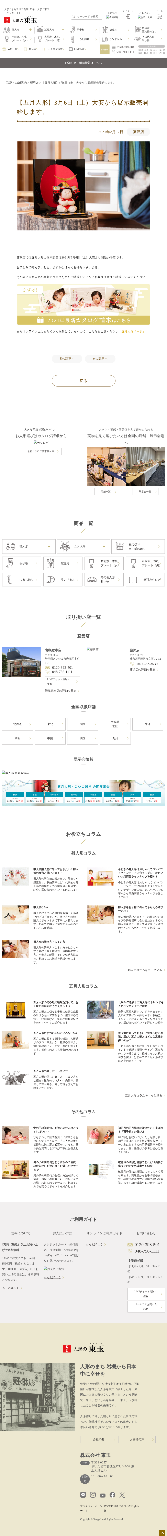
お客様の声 (137, 1439)
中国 (50, 738)
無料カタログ (151, 579)
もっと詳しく (10, 1288)
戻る (83, 381)
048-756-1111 (62, 672)
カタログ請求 (55, 49)
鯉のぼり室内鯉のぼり (149, 29)
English (135, 1506)
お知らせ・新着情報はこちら (83, 62)
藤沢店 (138, 132)
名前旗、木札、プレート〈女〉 (20, 38)
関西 (17, 738)
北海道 (17, 724)
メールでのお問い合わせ (146, 1306)
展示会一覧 (145, 491)
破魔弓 (113, 29)
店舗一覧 (12, 49)
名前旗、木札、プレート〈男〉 (53, 38)
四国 (83, 738)
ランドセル (116, 39)
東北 (50, 724)
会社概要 (98, 1439)
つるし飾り (83, 39)
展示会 (32, 49)
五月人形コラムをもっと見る (143, 1095)
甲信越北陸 (115, 724)
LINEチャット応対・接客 (58, 681)
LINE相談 (79, 49)
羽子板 (80, 29)
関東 (83, 724)
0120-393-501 (62, 667)
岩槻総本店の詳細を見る (60, 690)
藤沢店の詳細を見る (142, 669)
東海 (148, 724)
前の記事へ (67, 358)
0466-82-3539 (147, 664)
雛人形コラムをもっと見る (145, 970)
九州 (115, 738)
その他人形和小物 (148, 38)
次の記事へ (100, 358)
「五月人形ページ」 (132, 331)
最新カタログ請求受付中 (40, 451)
